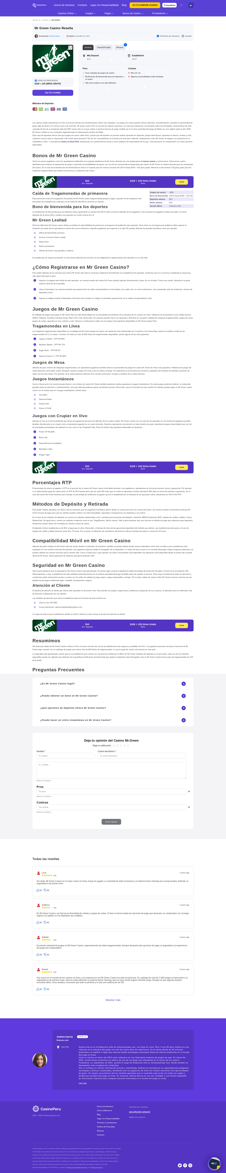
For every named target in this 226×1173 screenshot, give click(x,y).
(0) (41, 890)
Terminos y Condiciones (107, 1123)
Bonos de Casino (132, 13)
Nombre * (41, 751)
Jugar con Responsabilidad (104, 5)
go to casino (53, 93)
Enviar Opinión (111, 822)
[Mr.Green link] (52, 58)
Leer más (83, 1083)
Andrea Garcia (54, 36)
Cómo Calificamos (104, 1110)
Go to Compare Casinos (144, 5)
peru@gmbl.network (139, 1112)
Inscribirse (170, 5)
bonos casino (149, 161)
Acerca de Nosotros (64, 5)
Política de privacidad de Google (77, 1167)
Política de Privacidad (106, 1127)
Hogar (35, 20)
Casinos (44, 20)
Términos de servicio (96, 1167)
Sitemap (100, 1131)
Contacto (82, 5)
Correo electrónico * (107, 751)
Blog (124, 5)
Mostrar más (113, 1000)
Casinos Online (66, 13)
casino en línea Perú (70, 142)
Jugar (181, 182)
